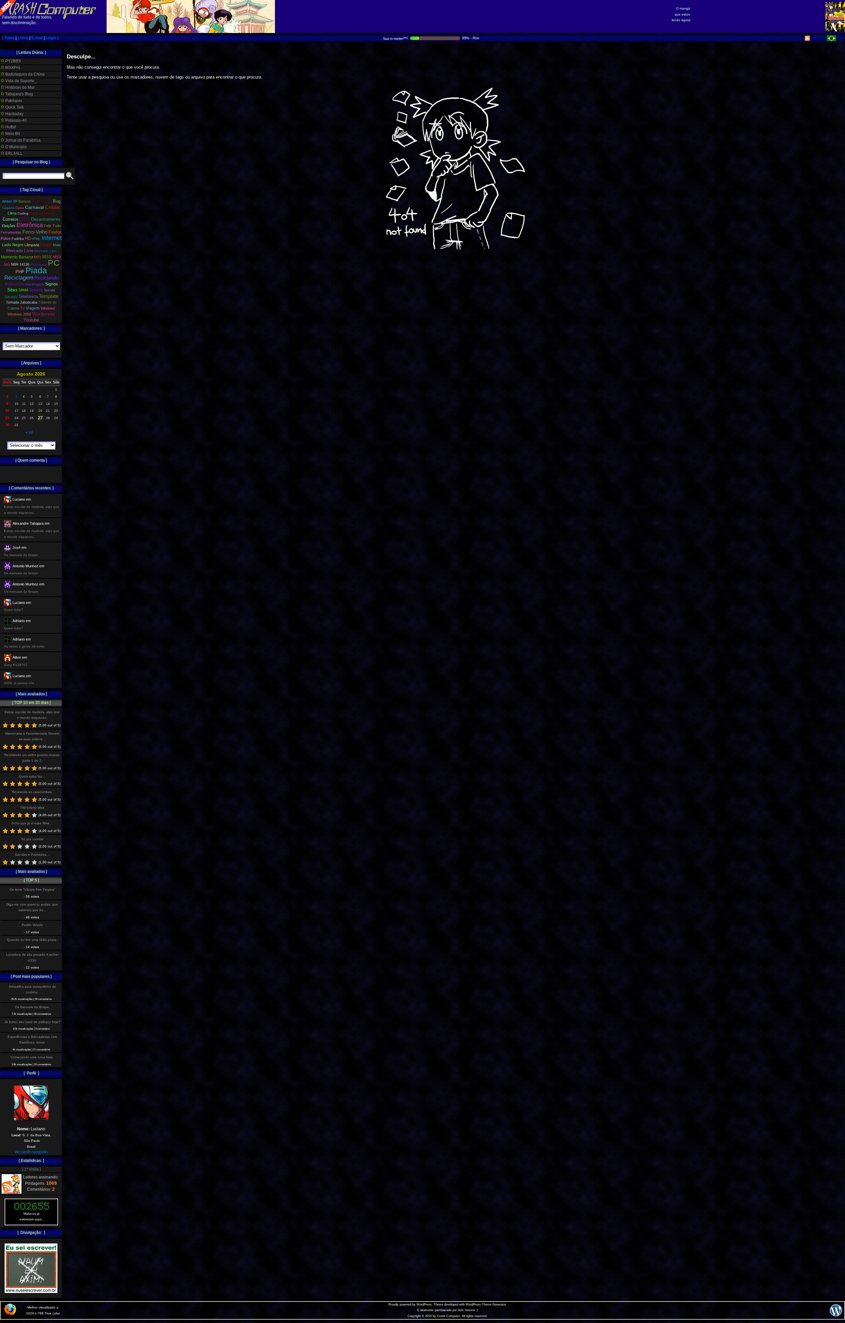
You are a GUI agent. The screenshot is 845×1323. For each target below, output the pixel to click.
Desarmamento (45, 219)
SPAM (23, 290)
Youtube (31, 320)
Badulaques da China (24, 74)
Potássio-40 (15, 120)
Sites (12, 289)
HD (28, 238)
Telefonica (28, 296)
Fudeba (18, 239)
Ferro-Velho (35, 232)
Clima (12, 213)
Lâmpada (31, 245)
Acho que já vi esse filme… (32, 823)
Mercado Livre (19, 250)
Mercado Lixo (45, 251)
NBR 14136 (20, 264)
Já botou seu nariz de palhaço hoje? (32, 1022)
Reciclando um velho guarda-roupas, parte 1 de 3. (32, 757)
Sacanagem (34, 284)
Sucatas (10, 297)
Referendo (14, 284)
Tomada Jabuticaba (21, 302)
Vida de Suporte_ (20, 81)
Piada (36, 270)
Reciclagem (18, 278)
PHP (20, 272)
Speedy (36, 290)
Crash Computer (448, 1316)
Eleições (9, 226)
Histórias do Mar (19, 87)
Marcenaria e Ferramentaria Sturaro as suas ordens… (32, 736)
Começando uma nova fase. (32, 1057)
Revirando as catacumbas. (32, 792)
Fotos (10, 38)
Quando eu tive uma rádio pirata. (32, 940)
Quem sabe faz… (32, 776)
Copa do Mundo (42, 213)
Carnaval (34, 207)
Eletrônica (30, 225)
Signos (51, 284)
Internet (52, 238)
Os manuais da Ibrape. (32, 1007)
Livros (22, 38)
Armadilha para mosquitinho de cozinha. (32, 989)
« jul (29, 432)
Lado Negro (12, 245)
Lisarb (46, 244)
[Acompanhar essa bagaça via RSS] (807, 39)
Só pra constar (32, 839)
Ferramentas (11, 232)
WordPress (424, 1304)
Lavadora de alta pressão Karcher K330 (32, 957)
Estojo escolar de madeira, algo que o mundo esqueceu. (32, 714)
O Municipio (15, 147)
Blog (42, 199)
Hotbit (10, 127)
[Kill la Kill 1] (835, 30)
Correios (10, 219)
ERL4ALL (13, 153)
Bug (56, 201)
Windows (48, 308)
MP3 (37, 257)
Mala (56, 245)
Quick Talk (14, 107)
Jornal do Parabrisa (22, 140)
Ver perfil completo (31, 1152)
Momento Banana (17, 257)
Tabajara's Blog (18, 94)
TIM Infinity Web (32, 808)
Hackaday (13, 114)
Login (51, 38)
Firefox (55, 232)
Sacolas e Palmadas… (32, 854)
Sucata (49, 290)
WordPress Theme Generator (486, 1304)
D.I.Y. (24, 219)
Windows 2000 (19, 314)
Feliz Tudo (52, 226)
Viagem (33, 308)
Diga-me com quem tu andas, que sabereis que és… (32, 907)
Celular (52, 207)
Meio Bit (12, 133)
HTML (36, 239)
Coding (22, 213)
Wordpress (43, 313)
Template (48, 296)
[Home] (48, 13)
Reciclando (46, 278)
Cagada (8, 208)
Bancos (24, 201)
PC (53, 262)
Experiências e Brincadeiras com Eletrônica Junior (32, 1039)
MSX (47, 256)
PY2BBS (12, 61)
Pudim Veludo (32, 925)
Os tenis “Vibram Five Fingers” (32, 889)
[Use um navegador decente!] (10, 1314)
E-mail (37, 38)
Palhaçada (38, 264)
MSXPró (12, 67)
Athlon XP (9, 201)
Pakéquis (13, 100)
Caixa (20, 208)
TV (22, 308)
